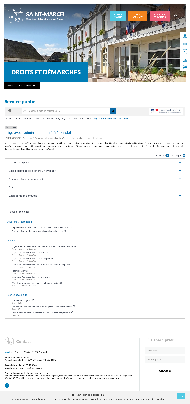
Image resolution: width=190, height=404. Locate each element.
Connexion (165, 370)
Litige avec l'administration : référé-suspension (32, 258)
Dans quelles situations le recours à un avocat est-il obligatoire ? (41, 313)
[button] (95, 163)
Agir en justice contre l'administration (74, 118)
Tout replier (161, 155)
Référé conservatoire (21, 271)
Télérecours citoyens (21, 300)
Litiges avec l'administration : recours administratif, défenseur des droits (44, 246)
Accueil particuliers (14, 118)
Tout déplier (177, 155)
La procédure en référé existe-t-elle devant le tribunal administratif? (42, 227)
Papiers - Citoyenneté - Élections (40, 118)
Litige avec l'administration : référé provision (31, 277)
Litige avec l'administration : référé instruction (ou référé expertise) (41, 264)
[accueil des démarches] (10, 110)
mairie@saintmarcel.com (30, 368)
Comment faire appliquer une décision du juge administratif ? (39, 231)
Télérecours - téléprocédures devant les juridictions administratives (42, 306)
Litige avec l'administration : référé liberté (30, 252)
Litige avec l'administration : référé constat (112, 118)
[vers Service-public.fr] (166, 111)
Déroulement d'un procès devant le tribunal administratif (37, 283)
